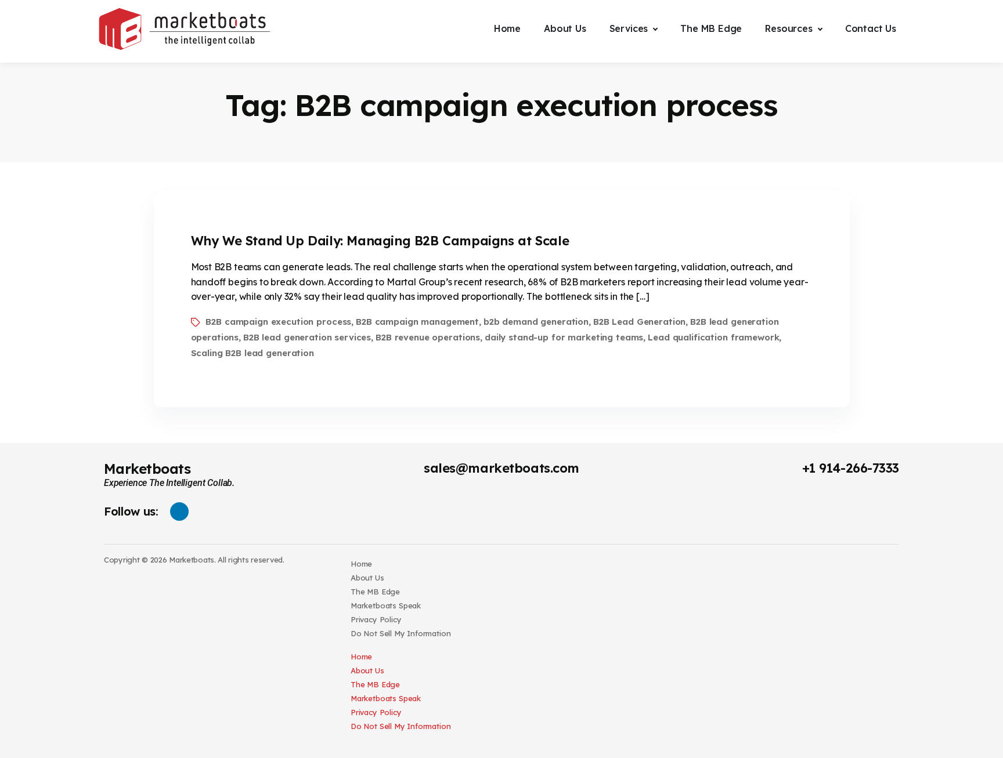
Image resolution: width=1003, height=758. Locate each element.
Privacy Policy (376, 619)
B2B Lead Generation (639, 321)
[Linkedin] (179, 511)
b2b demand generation (536, 321)
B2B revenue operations (428, 337)
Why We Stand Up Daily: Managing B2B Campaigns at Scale (380, 241)
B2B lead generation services (307, 337)
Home (361, 563)
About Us (367, 577)
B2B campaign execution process (278, 321)
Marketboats (147, 468)
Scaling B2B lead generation (252, 352)
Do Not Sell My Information (400, 633)
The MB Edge (375, 591)
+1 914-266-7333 (850, 468)
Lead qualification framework (713, 337)
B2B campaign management (417, 321)
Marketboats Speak (386, 605)
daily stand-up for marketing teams (564, 337)
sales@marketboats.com (501, 468)
